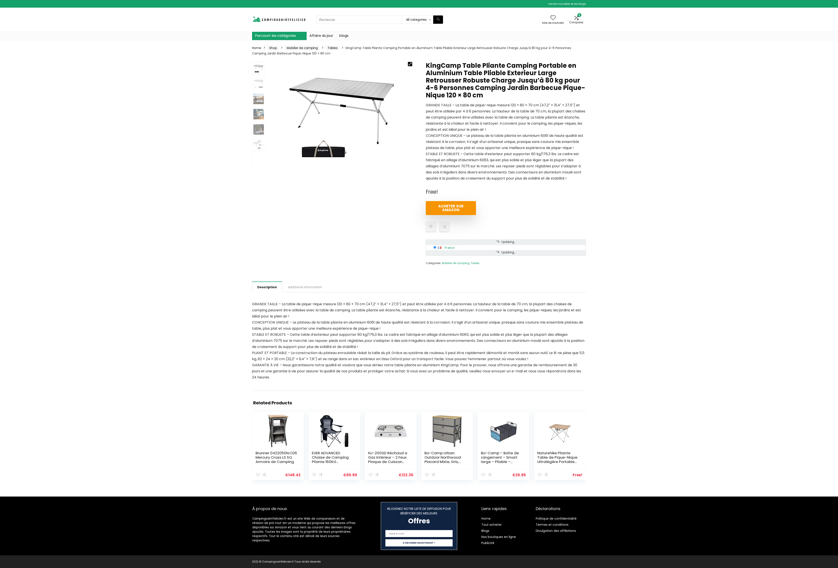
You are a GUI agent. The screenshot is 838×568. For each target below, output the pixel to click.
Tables (333, 48)
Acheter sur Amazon (451, 207)
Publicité (487, 543)
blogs (344, 35)
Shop (273, 48)
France (450, 247)
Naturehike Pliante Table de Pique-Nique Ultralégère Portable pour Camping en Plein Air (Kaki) (558, 461)
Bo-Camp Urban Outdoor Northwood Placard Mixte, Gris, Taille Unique (442, 459)
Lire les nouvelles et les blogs (567, 4)
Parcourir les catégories (275, 35)
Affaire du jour (321, 35)
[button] (410, 64)
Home (256, 48)
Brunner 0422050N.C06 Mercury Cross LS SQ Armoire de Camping (276, 457)
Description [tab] (267, 287)
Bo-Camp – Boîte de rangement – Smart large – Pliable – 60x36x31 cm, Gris (500, 459)
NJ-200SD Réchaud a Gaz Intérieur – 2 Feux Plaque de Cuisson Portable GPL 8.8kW (387, 459)
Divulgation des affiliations (556, 531)
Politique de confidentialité (556, 518)
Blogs (485, 531)
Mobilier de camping (302, 48)
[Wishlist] (553, 18)
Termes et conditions (552, 524)
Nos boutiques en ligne (498, 537)
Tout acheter (491, 524)
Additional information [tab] (305, 287)
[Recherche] (438, 19)
